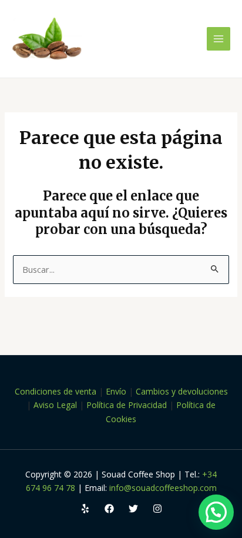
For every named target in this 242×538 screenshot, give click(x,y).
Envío (116, 391)
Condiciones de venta (55, 391)
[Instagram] (157, 508)
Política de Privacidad (126, 404)
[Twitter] (133, 508)
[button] (216, 512)
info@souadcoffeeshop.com (163, 487)
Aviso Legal (55, 404)
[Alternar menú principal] (218, 39)
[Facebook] (109, 508)
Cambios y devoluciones (182, 391)
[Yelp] (85, 508)
